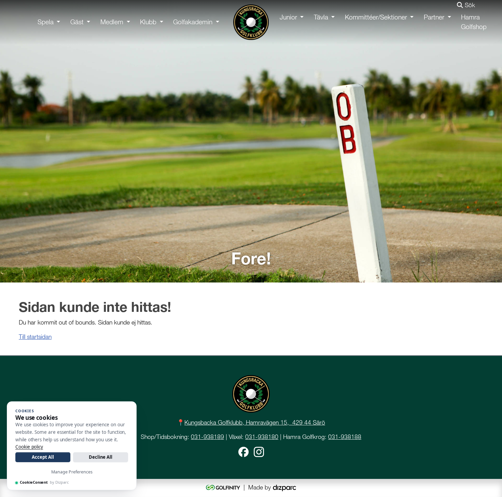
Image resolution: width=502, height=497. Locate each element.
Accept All (43, 457)
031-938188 (344, 436)
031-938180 (261, 436)
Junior (288, 17)
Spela (46, 22)
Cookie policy (29, 447)
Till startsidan (35, 336)
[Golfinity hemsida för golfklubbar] (224, 487)
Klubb (148, 22)
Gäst (77, 22)
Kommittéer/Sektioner (376, 17)
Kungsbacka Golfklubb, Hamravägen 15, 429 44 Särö (254, 422)
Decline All (100, 457)
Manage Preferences (72, 472)
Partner (434, 17)
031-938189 (207, 436)
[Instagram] (259, 451)
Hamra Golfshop (474, 22)
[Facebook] (243, 451)
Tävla (321, 17)
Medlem (111, 22)
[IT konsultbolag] (284, 487)
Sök (469, 5)
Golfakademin (192, 22)
